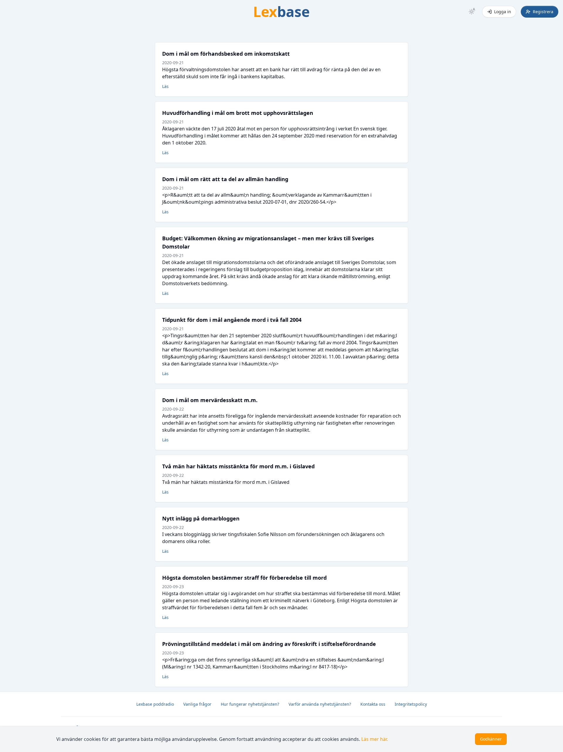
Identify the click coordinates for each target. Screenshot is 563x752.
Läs (165, 86)
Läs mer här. (374, 739)
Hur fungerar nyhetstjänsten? (250, 704)
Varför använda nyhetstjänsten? (320, 704)
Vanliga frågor (197, 704)
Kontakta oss (372, 704)
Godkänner (491, 739)
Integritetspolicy (411, 704)
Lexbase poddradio (155, 704)
